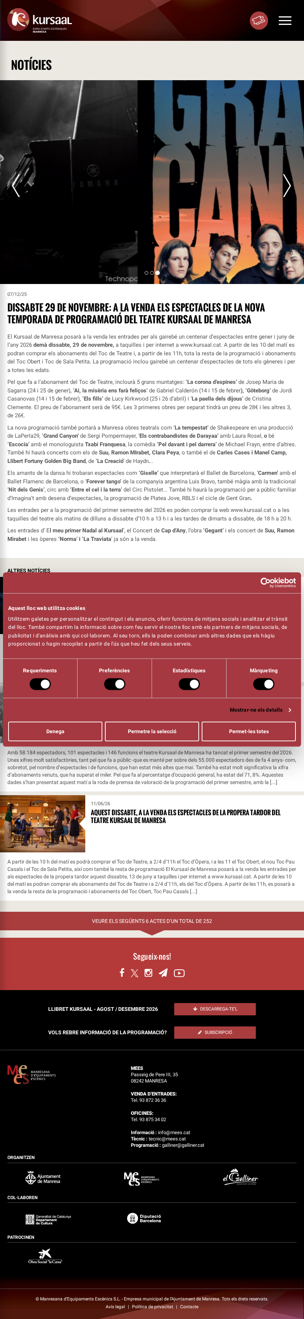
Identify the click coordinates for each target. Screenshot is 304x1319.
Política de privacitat (153, 1306)
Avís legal (116, 1306)
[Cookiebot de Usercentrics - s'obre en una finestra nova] (263, 582)
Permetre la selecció (152, 731)
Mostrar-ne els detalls (256, 710)
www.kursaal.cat (200, 345)
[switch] (114, 684)
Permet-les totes (249, 731)
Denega (55, 731)
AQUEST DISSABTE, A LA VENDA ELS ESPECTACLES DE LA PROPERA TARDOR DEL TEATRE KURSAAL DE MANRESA (186, 816)
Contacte (189, 1306)
